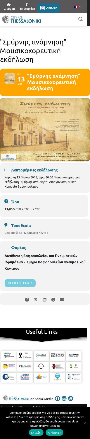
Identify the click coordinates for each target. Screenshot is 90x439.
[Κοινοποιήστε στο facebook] (27, 299)
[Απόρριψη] (84, 423)
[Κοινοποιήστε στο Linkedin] (44, 299)
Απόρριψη (54, 432)
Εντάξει (36, 432)
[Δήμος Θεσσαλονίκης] (21, 19)
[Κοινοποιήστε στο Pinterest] (53, 299)
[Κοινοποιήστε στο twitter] (36, 299)
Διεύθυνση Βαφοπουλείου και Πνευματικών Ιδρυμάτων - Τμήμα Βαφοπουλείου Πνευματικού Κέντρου (45, 262)
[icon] (57, 401)
